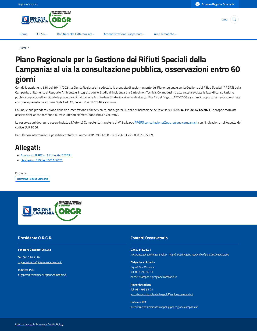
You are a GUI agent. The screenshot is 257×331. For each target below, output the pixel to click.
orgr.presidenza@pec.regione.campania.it (42, 275)
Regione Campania (28, 4)
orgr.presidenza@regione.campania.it (40, 262)
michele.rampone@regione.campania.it (154, 277)
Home (22, 48)
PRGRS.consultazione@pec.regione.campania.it (165, 122)
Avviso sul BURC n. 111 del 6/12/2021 (46, 155)
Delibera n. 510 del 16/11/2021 (42, 160)
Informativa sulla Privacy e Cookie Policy (39, 324)
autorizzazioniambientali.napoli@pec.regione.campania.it (164, 307)
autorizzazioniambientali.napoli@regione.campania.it (162, 294)
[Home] (49, 19)
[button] (215, 4)
